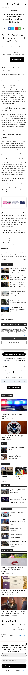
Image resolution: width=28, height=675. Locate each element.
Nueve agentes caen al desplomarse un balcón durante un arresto (18, 302)
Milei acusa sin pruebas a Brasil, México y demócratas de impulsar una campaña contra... (18, 499)
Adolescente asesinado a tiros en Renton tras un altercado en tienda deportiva (21, 257)
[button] (26, 328)
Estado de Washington (4, 628)
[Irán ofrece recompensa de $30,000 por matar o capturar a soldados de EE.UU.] (5, 521)
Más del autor (16, 264)
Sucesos (15, 248)
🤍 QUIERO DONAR (14, 387)
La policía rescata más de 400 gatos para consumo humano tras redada (17, 527)
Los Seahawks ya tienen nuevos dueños (17, 448)
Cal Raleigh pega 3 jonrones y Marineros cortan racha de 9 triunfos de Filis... (16, 456)
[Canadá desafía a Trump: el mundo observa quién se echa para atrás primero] (5, 514)
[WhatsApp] (19, 28)
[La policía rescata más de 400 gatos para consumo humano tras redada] (5, 528)
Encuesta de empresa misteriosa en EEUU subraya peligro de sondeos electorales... (12, 569)
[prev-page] (2, 315)
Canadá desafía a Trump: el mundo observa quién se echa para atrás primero (17, 514)
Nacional (12, 626)
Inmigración (12, 627)
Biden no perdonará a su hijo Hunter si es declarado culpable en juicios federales (7, 257)
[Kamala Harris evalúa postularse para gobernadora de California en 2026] (14, 603)
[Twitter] (12, 28)
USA (19, 248)
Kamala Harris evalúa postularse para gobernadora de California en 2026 (13, 612)
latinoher (3, 439)
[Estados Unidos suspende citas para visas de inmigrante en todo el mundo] (14, 427)
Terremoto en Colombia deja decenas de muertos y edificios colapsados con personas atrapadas (18, 491)
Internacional (21, 626)
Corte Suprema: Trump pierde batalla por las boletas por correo (13, 591)
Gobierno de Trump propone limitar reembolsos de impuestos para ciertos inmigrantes (17, 294)
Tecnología (12, 637)
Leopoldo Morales (11, 25)
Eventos (3, 641)
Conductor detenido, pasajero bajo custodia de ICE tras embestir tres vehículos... (12, 414)
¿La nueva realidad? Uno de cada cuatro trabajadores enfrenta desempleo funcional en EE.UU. (17, 285)
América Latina (21, 629)
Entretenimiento (5, 638)
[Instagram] (20, 635)
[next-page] (5, 315)
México (19, 627)
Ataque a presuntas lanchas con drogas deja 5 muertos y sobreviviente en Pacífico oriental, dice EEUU (18, 543)
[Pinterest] (16, 28)
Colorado (10, 248)
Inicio (2, 7)
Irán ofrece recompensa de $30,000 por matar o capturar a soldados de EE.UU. (17, 521)
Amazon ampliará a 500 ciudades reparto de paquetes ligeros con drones (17, 309)
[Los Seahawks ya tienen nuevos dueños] (4, 450)
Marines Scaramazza (5, 615)
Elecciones (12, 629)
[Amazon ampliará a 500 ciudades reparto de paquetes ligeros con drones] (5, 309)
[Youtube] (24, 635)
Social (2, 639)
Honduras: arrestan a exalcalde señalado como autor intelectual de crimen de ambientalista (17, 535)
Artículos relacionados (7, 264)
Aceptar (14, 338)
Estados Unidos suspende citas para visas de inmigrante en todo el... (12, 436)
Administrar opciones (14, 342)
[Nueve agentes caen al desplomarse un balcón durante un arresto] (5, 302)
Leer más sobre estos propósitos (21, 335)
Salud (2, 636)
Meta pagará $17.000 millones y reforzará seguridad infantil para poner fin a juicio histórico (18, 270)
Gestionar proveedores (11, 335)
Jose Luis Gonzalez (13, 502)
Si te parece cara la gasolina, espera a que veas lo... (20, 478)
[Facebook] (9, 28)
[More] (23, 28)
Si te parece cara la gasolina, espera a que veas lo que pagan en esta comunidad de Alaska (18, 277)
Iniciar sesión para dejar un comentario (14, 324)
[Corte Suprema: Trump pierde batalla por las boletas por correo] (14, 582)
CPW (17, 80)
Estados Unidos (8, 7)
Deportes (12, 635)
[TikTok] (21, 635)
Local (2, 626)
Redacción (3, 418)
